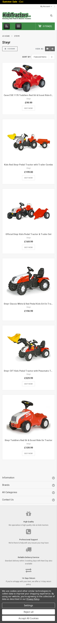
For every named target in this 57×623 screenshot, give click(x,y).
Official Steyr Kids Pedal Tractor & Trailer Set (28, 234)
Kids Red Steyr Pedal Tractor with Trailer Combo (28, 164)
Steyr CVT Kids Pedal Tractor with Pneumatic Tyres (29, 371)
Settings (28, 605)
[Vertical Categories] (7, 26)
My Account (45, 6)
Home (7, 36)
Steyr (17, 36)
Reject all (28, 611)
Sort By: (26, 57)
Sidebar (11, 49)
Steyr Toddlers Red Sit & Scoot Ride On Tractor (28, 440)
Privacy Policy (32, 599)
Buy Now (28, 108)
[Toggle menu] (18, 26)
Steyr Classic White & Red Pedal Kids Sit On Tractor (29, 304)
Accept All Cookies (29, 618)
